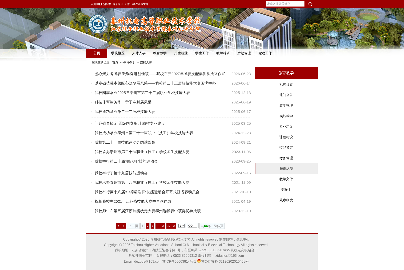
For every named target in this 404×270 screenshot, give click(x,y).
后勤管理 (244, 53)
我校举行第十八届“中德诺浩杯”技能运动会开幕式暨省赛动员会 (147, 192)
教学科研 (223, 53)
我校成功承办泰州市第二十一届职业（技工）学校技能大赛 (144, 133)
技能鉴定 (286, 147)
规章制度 (286, 200)
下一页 (160, 225)
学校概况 (118, 53)
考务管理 (286, 158)
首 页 (121, 225)
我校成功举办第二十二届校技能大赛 (125, 112)
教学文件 (286, 179)
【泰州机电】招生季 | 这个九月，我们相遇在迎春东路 (118, 4)
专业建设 (286, 126)
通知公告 (286, 95)
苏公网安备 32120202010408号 (225, 261)
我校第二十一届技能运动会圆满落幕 (125, 142)
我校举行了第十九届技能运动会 (121, 173)
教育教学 (160, 53)
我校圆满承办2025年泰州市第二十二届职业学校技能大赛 (142, 93)
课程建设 (286, 137)
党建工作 (265, 53)
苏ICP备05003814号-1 (179, 261)
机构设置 (286, 84)
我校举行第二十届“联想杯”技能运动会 (126, 161)
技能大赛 (146, 62)
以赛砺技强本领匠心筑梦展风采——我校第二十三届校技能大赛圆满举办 (155, 83)
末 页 (171, 225)
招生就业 (181, 53)
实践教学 (286, 116)
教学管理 (286, 105)
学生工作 (202, 53)
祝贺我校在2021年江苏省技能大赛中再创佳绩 (133, 201)
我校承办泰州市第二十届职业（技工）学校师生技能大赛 (142, 152)
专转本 (286, 189)
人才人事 (139, 53)
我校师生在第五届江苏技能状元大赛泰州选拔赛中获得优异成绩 (148, 211)
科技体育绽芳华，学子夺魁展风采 (123, 102)
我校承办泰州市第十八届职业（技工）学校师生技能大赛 (142, 182)
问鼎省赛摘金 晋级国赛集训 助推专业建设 (130, 123)
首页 (96, 53)
